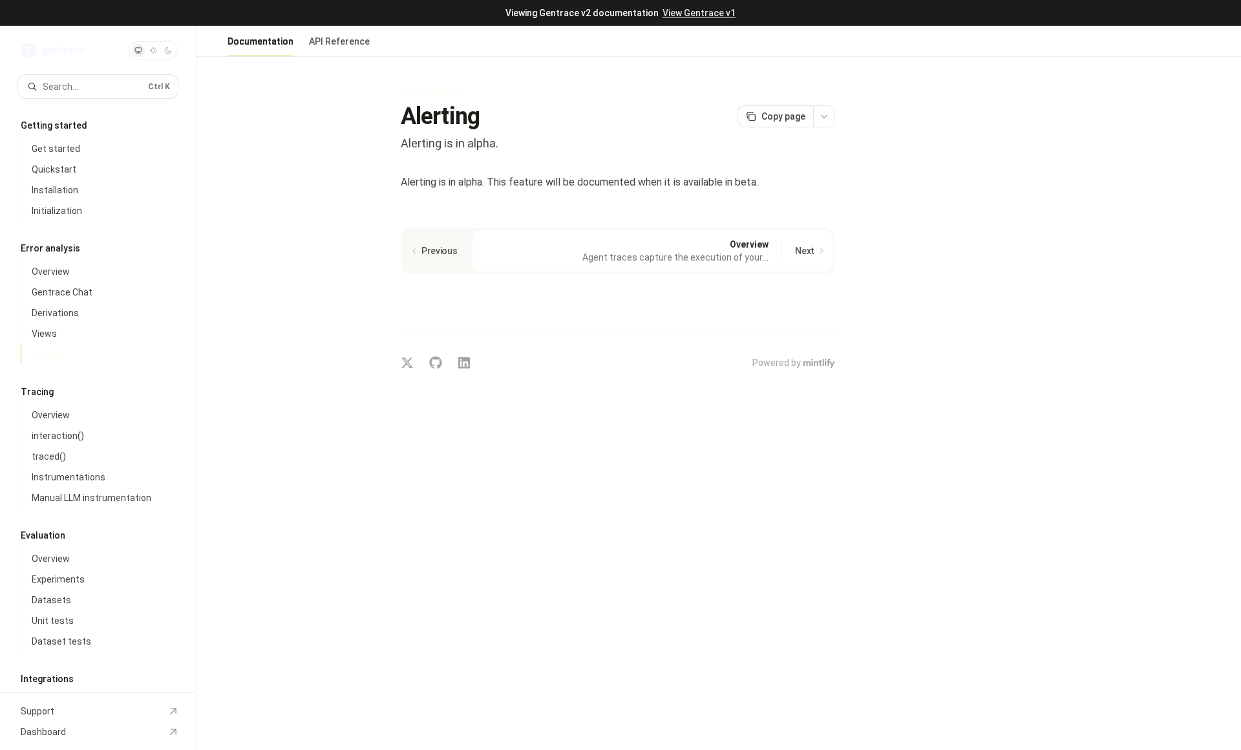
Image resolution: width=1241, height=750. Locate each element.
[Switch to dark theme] (168, 50)
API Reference (339, 41)
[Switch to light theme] (153, 50)
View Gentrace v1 (699, 13)
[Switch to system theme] (138, 50)
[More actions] (824, 116)
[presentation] (98, 359)
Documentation (260, 41)
